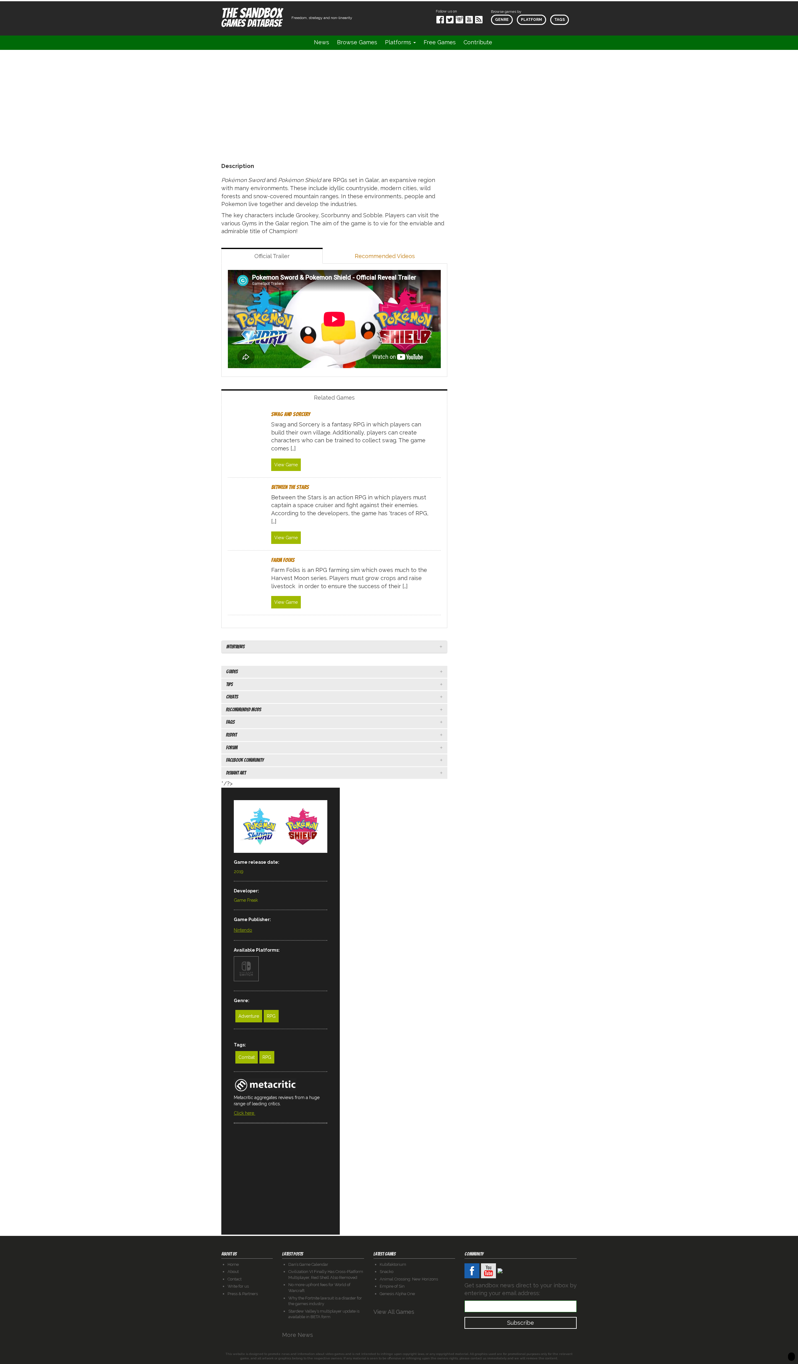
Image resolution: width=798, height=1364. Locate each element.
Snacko (386, 1271)
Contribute (478, 42)
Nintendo (243, 930)
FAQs (230, 722)
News (321, 42)
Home (233, 1264)
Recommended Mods (243, 709)
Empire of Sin (392, 1286)
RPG (271, 1016)
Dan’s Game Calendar (308, 1264)
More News (298, 1335)
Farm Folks (283, 560)
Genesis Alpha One (397, 1293)
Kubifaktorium (393, 1264)
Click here (244, 1113)
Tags (559, 19)
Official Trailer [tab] (272, 256)
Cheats (232, 696)
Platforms (399, 42)
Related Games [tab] (334, 397)
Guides (232, 671)
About (233, 1271)
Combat (246, 1057)
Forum (232, 747)
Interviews (235, 646)
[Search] (504, 42)
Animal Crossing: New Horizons (409, 1279)
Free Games (440, 42)
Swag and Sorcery (290, 414)
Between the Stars (290, 487)
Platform (531, 19)
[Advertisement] (280, 1185)
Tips (229, 684)
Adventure (248, 1016)
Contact (235, 1279)
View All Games (394, 1312)
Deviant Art (236, 773)
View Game (286, 464)
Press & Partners (243, 1293)
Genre (502, 19)
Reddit (231, 734)
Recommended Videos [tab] (385, 256)
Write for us (238, 1286)
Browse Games (357, 42)
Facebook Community (245, 760)
